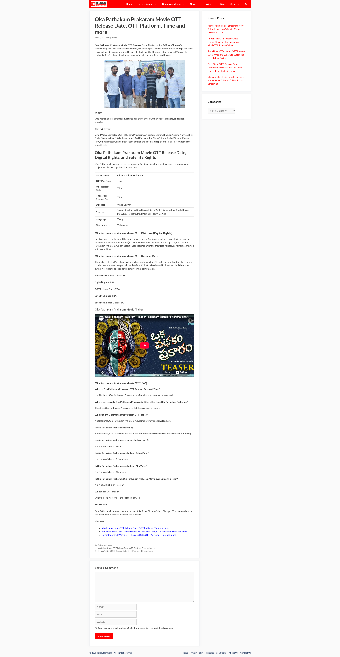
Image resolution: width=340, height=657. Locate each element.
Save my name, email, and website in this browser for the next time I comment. (136, 628)
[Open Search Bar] (246, 4)
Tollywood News (105, 545)
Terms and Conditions (216, 653)
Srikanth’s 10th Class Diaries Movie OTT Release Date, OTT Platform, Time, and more (144, 531)
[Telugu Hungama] (99, 4)
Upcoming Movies (172, 4)
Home (129, 4)
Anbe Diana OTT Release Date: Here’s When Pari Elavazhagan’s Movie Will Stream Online (223, 42)
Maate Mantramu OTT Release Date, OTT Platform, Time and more (126, 548)
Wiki (222, 4)
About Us (233, 653)
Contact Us (245, 653)
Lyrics (208, 4)
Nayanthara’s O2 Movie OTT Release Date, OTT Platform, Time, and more (139, 534)
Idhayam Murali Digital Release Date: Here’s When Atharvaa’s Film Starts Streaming (226, 80)
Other (233, 4)
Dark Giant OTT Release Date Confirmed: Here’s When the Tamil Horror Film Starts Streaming (225, 67)
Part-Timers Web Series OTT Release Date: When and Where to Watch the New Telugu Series (226, 54)
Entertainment (146, 4)
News (193, 4)
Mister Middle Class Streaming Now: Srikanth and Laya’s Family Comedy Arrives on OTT (226, 29)
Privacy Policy (197, 653)
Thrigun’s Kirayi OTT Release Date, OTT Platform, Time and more (125, 551)
